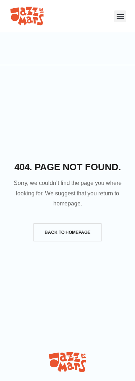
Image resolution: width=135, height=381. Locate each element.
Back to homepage (67, 232)
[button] (120, 16)
